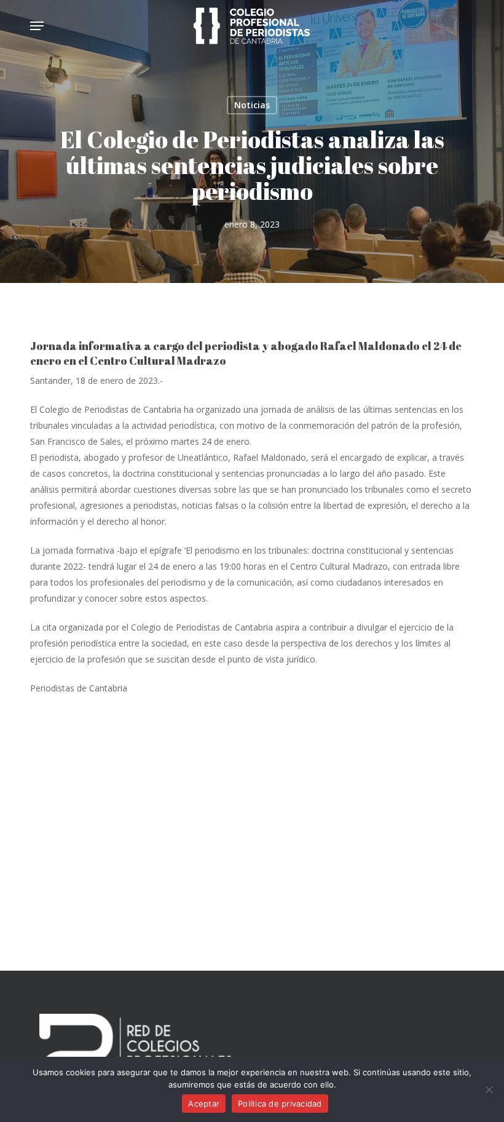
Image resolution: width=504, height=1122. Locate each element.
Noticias (252, 105)
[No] (488, 1089)
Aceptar (203, 1103)
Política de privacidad (280, 1103)
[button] (37, 26)
